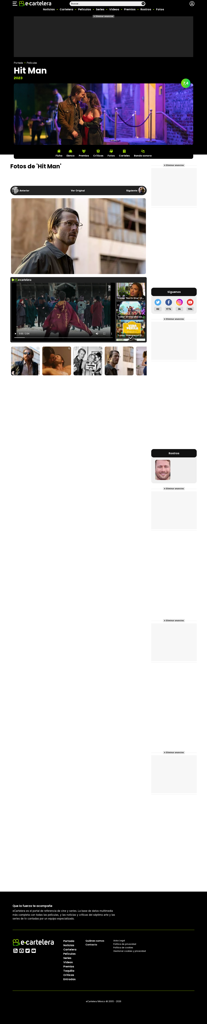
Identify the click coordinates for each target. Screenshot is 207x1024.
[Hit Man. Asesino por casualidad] (25, 361)
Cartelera (66, 9)
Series (100, 9)
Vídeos (114, 9)
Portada (18, 62)
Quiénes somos (94, 940)
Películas (84, 9)
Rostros (145, 9)
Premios (129, 9)
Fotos (160, 9)
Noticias (49, 9)
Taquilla (68, 971)
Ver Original (78, 190)
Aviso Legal (119, 940)
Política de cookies (123, 947)
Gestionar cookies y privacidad (129, 951)
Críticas (68, 975)
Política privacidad (124, 944)
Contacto (91, 944)
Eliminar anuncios (104, 16)
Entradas (69, 979)
